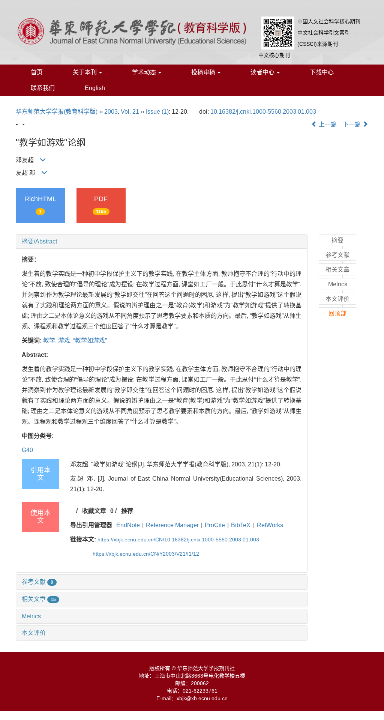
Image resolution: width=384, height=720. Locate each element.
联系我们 (43, 88)
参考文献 (37, 582)
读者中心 (263, 72)
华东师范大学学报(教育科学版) (57, 111)
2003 (111, 111)
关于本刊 (85, 72)
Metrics (31, 616)
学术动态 (145, 72)
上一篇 (327, 124)
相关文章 (39, 599)
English (95, 88)
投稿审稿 (204, 72)
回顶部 (337, 313)
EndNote (128, 525)
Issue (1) (157, 111)
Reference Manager (172, 525)
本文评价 (34, 633)
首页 (37, 72)
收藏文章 (94, 511)
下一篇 (352, 124)
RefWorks (270, 525)
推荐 (127, 511)
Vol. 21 (130, 111)
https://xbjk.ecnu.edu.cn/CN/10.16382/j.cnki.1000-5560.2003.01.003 (178, 540)
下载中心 (322, 72)
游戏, (65, 340)
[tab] (161, 241)
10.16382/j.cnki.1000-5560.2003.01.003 (263, 111)
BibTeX (240, 525)
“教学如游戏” (90, 340)
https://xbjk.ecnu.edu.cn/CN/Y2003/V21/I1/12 (146, 554)
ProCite (215, 525)
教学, (50, 340)
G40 (27, 450)
